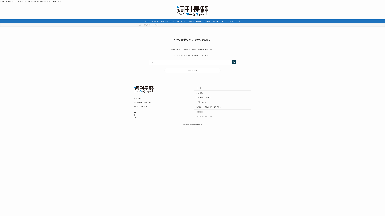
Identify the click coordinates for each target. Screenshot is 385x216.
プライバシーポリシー (205, 116)
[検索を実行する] (234, 62)
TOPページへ (192, 70)
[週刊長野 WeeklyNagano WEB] (192, 11)
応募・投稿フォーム (204, 97)
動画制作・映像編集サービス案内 (209, 107)
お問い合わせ (201, 102)
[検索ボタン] (239, 21)
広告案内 (200, 93)
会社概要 (200, 112)
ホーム (199, 88)
